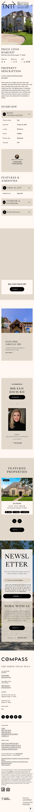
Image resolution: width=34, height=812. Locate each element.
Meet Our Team (6, 730)
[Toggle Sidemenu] (31, 5)
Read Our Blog (6, 732)
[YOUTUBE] (15, 717)
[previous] (14, 521)
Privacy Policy (22, 591)
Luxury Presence (27, 799)
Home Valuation (9, 809)
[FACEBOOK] (3, 717)
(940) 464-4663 (22, 637)
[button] (17, 628)
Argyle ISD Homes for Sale (9, 743)
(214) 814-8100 (19, 753)
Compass (11, 771)
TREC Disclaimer (5, 765)
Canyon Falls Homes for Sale (11, 747)
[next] (20, 521)
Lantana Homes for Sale (9, 749)
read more (9, 352)
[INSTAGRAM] (7, 717)
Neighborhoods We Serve (9, 734)
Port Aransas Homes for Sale (11, 745)
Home (3, 728)
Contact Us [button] (5, 736)
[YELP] (11, 717)
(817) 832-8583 (18, 161)
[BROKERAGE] (20, 717)
